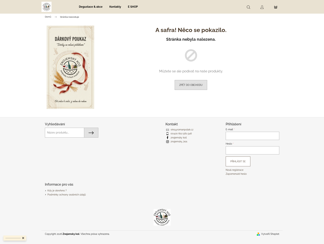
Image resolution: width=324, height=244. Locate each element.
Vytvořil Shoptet (270, 234)
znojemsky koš (179, 137)
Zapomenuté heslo (236, 173)
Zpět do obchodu (191, 85)
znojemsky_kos (179, 141)
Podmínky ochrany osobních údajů (66, 194)
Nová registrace (234, 170)
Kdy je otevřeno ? (57, 190)
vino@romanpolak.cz (182, 129)
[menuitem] (91, 7)
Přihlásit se (238, 161)
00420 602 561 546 (181, 133)
